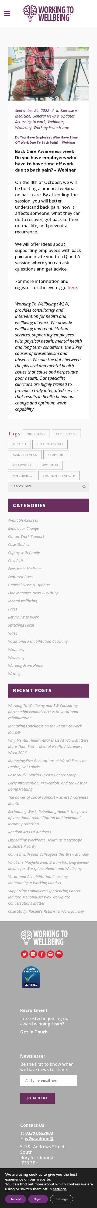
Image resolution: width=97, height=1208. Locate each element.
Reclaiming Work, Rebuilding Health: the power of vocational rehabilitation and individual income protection (48, 817)
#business (36, 434)
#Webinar (50, 465)
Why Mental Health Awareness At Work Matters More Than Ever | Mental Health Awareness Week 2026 (48, 746)
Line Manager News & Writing (33, 592)
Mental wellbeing (22, 600)
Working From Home (51, 127)
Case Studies (18, 544)
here (72, 287)
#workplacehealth (59, 476)
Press (12, 609)
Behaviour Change (23, 528)
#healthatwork (50, 444)
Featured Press (20, 576)
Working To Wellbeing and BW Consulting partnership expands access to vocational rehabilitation (43, 711)
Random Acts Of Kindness (29, 831)
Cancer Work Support (26, 536)
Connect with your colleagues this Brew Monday (48, 854)
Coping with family (24, 552)
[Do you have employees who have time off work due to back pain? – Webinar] (48, 74)
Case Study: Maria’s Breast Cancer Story (42, 774)
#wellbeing (22, 476)
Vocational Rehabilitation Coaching (38, 641)
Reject (38, 1199)
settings (60, 1189)
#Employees (66, 434)
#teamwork (22, 465)
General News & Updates (53, 116)
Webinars (56, 121)
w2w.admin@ (39, 1139)
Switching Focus (21, 625)
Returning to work (30, 121)
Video (13, 633)
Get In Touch (34, 1032)
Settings (62, 1199)
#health (19, 444)
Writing (14, 673)
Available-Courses (23, 520)
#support (56, 455)
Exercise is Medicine (24, 568)
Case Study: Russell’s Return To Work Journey (46, 911)
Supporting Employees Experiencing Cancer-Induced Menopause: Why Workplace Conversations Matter (45, 897)
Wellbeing (23, 127)
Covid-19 (15, 560)
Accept (16, 1199)
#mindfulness (24, 455)
